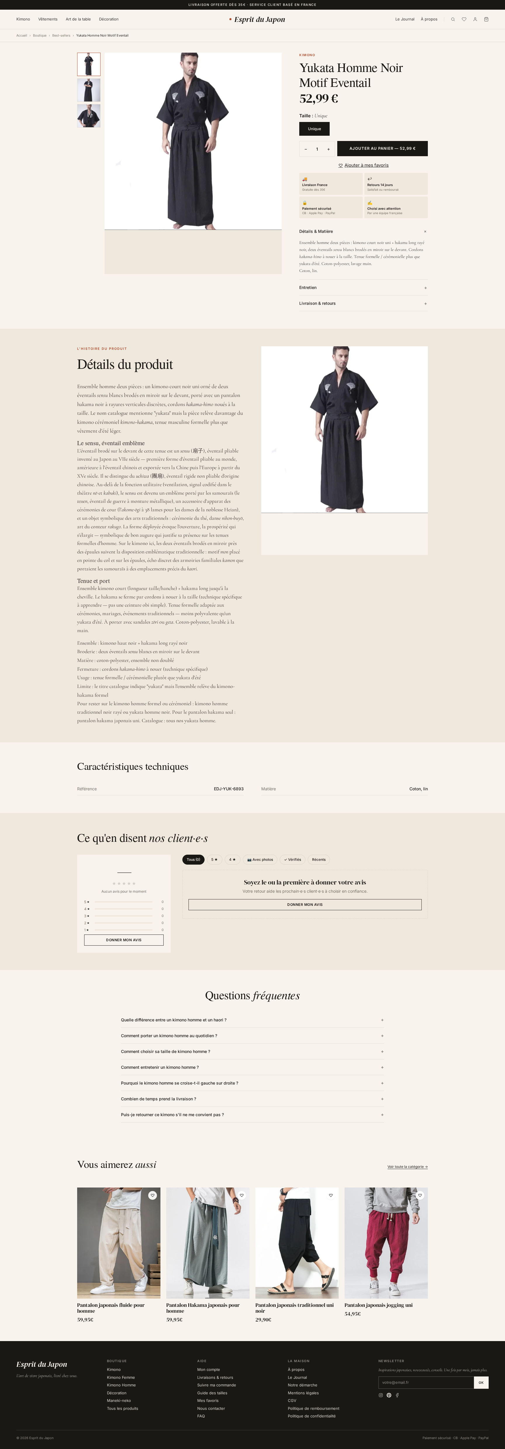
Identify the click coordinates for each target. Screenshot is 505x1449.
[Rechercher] (453, 19)
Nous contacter (211, 1408)
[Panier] (486, 19)
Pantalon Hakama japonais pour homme (203, 1308)
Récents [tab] (319, 859)
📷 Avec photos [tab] (260, 859)
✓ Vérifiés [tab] (292, 859)
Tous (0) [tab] (193, 859)
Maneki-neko (119, 1400)
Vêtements (48, 19)
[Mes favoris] (464, 19)
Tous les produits (122, 1408)
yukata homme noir (149, 712)
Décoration (109, 19)
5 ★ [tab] (214, 859)
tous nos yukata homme (190, 720)
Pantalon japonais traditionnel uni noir (294, 1308)
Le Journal (404, 19)
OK (481, 1383)
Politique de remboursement (313, 1408)
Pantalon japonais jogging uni (379, 1305)
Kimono (23, 19)
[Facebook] (397, 1395)
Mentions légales (303, 1393)
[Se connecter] (475, 19)
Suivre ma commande (216, 1385)
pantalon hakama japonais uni (108, 720)
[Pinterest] (389, 1395)
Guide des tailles (212, 1393)
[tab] (89, 64)
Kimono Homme (121, 1385)
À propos (429, 19)
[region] (252, 1256)
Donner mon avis (124, 940)
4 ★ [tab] (232, 859)
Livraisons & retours (215, 1377)
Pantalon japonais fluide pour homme (111, 1308)
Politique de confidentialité (312, 1416)
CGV (292, 1400)
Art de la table (78, 19)
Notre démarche (302, 1385)
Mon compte (208, 1369)
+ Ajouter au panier (118, 1292)
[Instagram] (380, 1395)
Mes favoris (208, 1400)
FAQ (201, 1416)
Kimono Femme (121, 1377)
